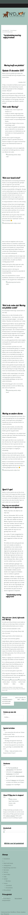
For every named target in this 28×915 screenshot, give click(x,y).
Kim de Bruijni (13, 30)
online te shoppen (10, 816)
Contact (6, 883)
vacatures (8, 784)
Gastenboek (9, 885)
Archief (5, 879)
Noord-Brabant (22, 688)
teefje (6, 690)
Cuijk (14, 687)
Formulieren (7, 858)
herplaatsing (17, 687)
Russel (3, 690)
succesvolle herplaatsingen (7, 31)
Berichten (8, 881)
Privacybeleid (7, 890)
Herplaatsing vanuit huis (10, 867)
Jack (11, 688)
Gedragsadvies (7, 865)
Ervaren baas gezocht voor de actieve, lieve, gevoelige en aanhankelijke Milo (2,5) (13, 746)
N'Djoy (17, 688)
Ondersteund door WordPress (8, 912)
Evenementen (9, 887)
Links (5, 876)
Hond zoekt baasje (8, 863)
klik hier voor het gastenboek (14, 843)
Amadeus (23, 912)
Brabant (10, 687)
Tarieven (6, 872)
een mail (21, 675)
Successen (6, 870)
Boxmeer (7, 687)
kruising (14, 688)
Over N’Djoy (7, 874)
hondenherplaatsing (6, 688)
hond (22, 687)
